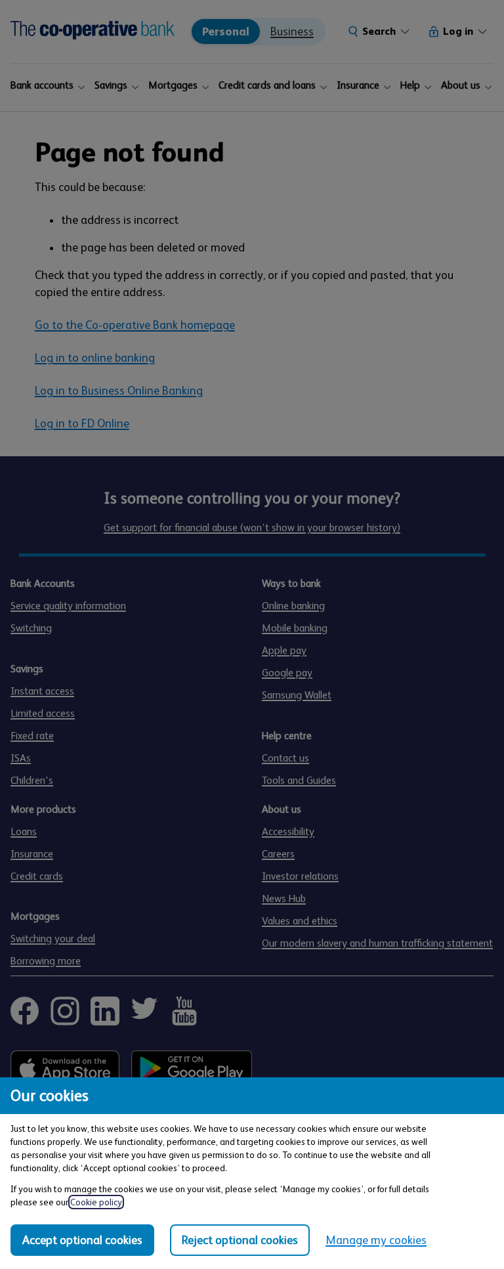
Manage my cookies (376, 1240)
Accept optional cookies (82, 1240)
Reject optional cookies (240, 1240)
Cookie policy (96, 1202)
